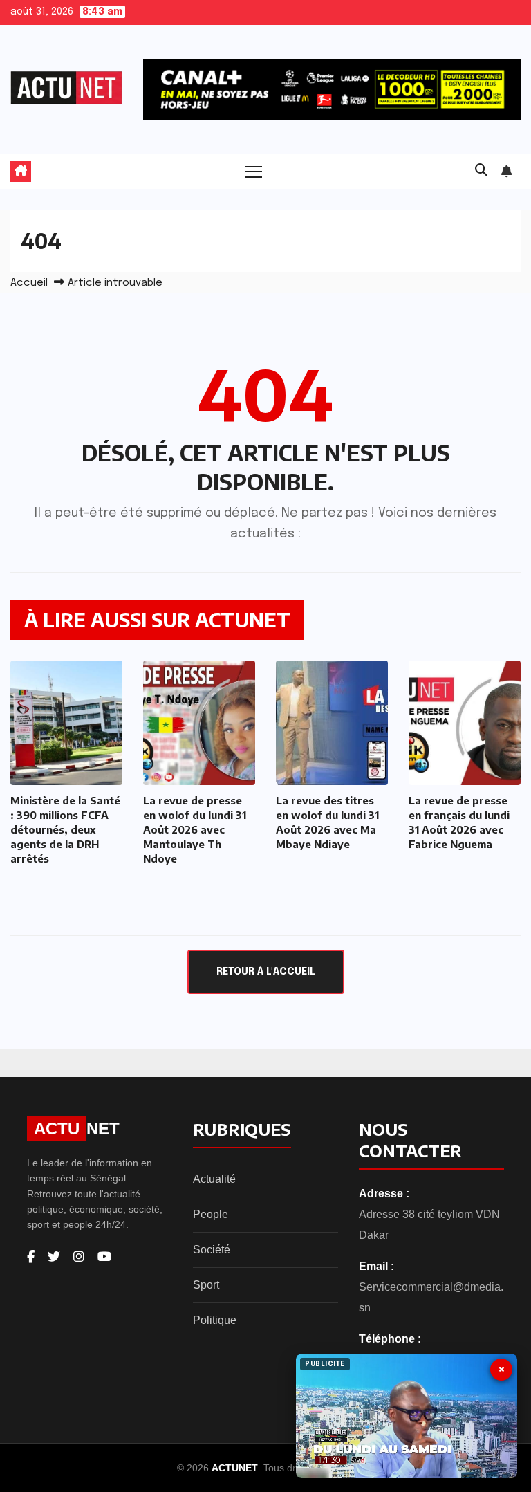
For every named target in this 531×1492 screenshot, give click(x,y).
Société (211, 1249)
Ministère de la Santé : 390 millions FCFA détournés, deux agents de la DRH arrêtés (65, 829)
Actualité (214, 1179)
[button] (481, 171)
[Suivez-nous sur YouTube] (104, 1257)
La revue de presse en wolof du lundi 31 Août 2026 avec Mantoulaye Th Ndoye (194, 829)
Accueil (29, 282)
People (210, 1214)
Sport (206, 1285)
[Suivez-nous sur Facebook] (31, 1257)
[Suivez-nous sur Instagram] (78, 1257)
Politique (214, 1320)
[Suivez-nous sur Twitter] (54, 1257)
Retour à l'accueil (265, 972)
